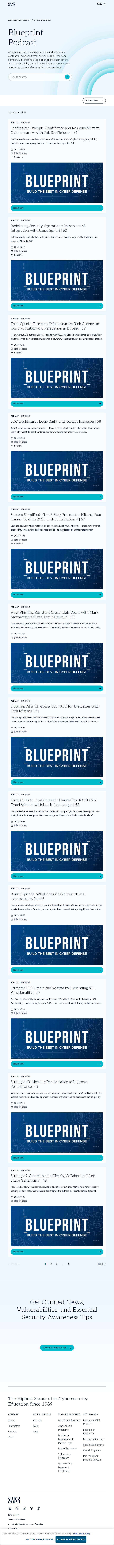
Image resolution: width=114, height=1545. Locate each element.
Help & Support (42, 1414)
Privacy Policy (13, 1515)
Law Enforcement (67, 1448)
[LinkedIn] (10, 1508)
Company (13, 1414)
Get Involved (90, 1414)
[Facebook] (31, 1508)
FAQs (35, 1426)
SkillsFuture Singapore (64, 1456)
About (11, 1420)
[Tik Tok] (38, 1508)
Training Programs (69, 1414)
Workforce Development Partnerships (65, 1439)
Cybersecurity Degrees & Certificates (65, 1467)
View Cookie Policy (81, 1533)
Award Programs (92, 1450)
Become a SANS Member (91, 1422)
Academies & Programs (65, 1428)
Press (11, 1437)
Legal (36, 1431)
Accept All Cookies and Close (71, 1539)
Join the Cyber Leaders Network (92, 1458)
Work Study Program (69, 1420)
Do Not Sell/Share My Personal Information (25, 1524)
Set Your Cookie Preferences (39, 1539)
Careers (12, 1431)
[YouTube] (24, 1508)
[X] (17, 1508)
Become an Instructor (89, 1431)
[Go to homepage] (11, 4)
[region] (57, 1537)
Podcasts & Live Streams (19, 20)
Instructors (14, 1426)
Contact (37, 1420)
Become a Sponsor (93, 1439)
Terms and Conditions (17, 1520)
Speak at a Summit (93, 1444)
